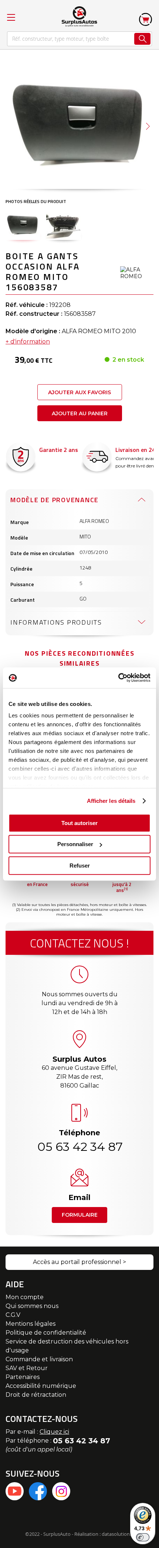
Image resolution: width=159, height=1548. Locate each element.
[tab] (79, 499)
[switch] (142, 1537)
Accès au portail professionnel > (79, 1261)
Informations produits (56, 622)
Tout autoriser (79, 822)
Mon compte (25, 1297)
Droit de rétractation (36, 1394)
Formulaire (80, 1214)
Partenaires (23, 1376)
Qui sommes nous (32, 1305)
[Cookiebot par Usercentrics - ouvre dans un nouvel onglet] (118, 678)
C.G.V (13, 1314)
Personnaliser (75, 844)
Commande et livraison (39, 1359)
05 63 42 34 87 (79, 1146)
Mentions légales (30, 1323)
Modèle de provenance (54, 500)
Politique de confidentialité (46, 1332)
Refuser (80, 865)
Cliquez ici (54, 1431)
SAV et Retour (27, 1368)
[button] (147, 126)
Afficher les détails (111, 801)
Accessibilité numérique (41, 1385)
